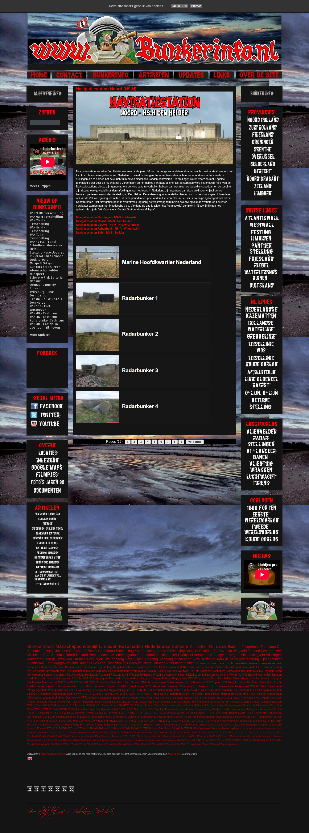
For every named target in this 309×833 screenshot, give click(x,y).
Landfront (148, 655)
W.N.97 (52, 705)
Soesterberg (212, 674)
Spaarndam (238, 709)
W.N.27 (125, 713)
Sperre (224, 674)
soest (236, 744)
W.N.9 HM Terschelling (46, 213)
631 (213, 713)
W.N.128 (138, 720)
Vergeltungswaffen (271, 701)
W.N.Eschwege (194, 744)
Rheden (148, 732)
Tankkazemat (224, 724)
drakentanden (223, 690)
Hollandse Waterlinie (152, 674)
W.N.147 (32, 705)
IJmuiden (108, 646)
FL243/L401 (94, 705)
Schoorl (48, 674)
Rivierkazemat (195, 674)
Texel (130, 659)
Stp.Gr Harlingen (243, 697)
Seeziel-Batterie (167, 670)
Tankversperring (272, 667)
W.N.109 (90, 720)
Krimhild (99, 732)
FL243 (127, 701)
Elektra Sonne (120, 697)
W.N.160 (42, 705)
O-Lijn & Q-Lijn (41, 263)
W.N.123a (61, 682)
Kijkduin (32, 693)
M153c (120, 732)
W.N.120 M (100, 693)
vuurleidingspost (195, 713)
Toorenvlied (242, 686)
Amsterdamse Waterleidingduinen (114, 655)
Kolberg (84, 716)
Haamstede (72, 716)
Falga (76, 724)
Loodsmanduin (149, 716)
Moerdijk (247, 736)
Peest (187, 716)
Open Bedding (146, 659)
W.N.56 (37, 736)
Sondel (172, 732)
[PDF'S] (48, 492)
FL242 (151, 709)
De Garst (196, 693)
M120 (133, 724)
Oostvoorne (73, 697)
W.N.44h (148, 728)
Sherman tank (224, 686)
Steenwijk (240, 716)
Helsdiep (236, 693)
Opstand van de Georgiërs (199, 697)
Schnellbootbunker (202, 701)
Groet (113, 705)
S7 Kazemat (116, 674)
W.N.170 (46, 728)
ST (196, 724)
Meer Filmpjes (40, 186)
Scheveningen (175, 682)
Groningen (95, 659)
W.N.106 (247, 740)
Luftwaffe (178, 697)
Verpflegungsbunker (252, 724)
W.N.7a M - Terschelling (39, 236)
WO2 (68, 736)
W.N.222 (48, 709)
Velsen (75, 713)
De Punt (252, 682)
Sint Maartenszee (105, 740)
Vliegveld (240, 651)
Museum (149, 724)
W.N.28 (58, 709)
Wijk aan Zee (66, 690)
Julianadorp (34, 697)
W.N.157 (172, 720)
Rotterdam (68, 740)
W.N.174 (260, 732)
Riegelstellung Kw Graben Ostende (44, 740)
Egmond (205, 670)
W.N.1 (268, 724)
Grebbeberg (218, 670)
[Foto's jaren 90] (48, 484)
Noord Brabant (145, 705)
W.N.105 (238, 740)
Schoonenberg (207, 724)
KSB (119, 705)
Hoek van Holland (254, 693)
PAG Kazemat (54, 655)
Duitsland (235, 667)
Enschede (115, 678)
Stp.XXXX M (183, 740)
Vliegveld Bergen (226, 655)
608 (63, 701)
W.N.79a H (160, 728)
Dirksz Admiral (95, 686)
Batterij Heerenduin (259, 674)
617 (126, 709)
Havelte (152, 670)
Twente (233, 674)
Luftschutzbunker (149, 701)
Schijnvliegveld (233, 705)
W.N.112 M (101, 720)
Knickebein (122, 724)
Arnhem (277, 663)
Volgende (195, 441)
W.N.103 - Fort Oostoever (40, 307)
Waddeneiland (79, 709)
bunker (189, 663)
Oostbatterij (187, 686)
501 (69, 674)
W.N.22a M (269, 732)
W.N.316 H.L (136, 713)
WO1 (197, 690)
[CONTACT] (69, 78)
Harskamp (110, 724)
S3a (212, 646)
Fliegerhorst (250, 646)
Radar (221, 663)
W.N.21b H (110, 728)
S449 (155, 732)
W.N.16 (38, 709)
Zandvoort (268, 646)
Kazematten (131, 646)
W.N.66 (53, 736)
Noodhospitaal (172, 724)
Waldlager (199, 728)
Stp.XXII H (252, 716)
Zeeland (254, 651)
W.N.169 (40, 744)
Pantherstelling (273, 670)
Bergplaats (119, 667)
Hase (216, 693)
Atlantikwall (36, 663)
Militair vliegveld (252, 655)
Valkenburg (45, 720)
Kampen (53, 678)
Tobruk (92, 651)
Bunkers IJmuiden (199, 651)
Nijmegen (47, 682)
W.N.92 (83, 682)
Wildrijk (205, 744)
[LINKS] (222, 78)
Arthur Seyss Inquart (165, 693)
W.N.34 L (138, 744)
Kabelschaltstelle (78, 732)
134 (86, 678)
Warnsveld (63, 705)
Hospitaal (145, 678)
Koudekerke (172, 709)
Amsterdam (48, 686)
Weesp (52, 690)
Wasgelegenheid (37, 690)
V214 (198, 740)
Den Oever (131, 682)
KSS (148, 686)
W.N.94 (180, 728)
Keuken (277, 690)
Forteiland (78, 674)
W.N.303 (205, 720)
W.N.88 (175, 744)
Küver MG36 (188, 736)
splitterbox (89, 736)
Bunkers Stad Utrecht (46, 266)
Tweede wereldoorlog (98, 670)
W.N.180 (182, 667)
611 (121, 709)
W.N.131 (162, 720)
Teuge (30, 713)
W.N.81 (124, 693)
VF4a (235, 732)
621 (92, 678)
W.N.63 (45, 736)
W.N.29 (129, 728)
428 (254, 720)
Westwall (183, 670)
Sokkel (227, 709)
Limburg (59, 697)
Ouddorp (189, 705)
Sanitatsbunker (215, 705)
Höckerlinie (34, 682)
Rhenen (103, 674)
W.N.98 (254, 686)
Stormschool (250, 705)
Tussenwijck (42, 713)
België (249, 713)
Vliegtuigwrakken (59, 659)
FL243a (59, 724)
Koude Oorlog (145, 651)
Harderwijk (91, 674)
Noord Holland (77, 655)
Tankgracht (265, 716)
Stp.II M (277, 709)
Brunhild (99, 701)
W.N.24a (100, 744)
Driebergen (42, 732)
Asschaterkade (121, 670)
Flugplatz (111, 686)
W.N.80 (160, 744)
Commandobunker (206, 663)
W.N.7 (153, 744)
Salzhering (91, 740)
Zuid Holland (80, 663)
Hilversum (159, 697)
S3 (212, 686)
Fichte (134, 701)
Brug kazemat (237, 682)
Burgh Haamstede (236, 663)
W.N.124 (93, 713)
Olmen (157, 678)
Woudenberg (114, 659)
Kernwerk (171, 674)
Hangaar (277, 678)
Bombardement (265, 728)
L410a (206, 736)
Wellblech (211, 728)
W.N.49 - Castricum (44, 313)
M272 (140, 724)
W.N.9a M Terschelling (46, 216)
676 (218, 713)
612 (208, 713)
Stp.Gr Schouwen (165, 667)
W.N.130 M (150, 720)
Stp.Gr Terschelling (170, 651)
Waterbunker (139, 670)
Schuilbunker (193, 682)
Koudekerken (97, 716)
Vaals (67, 713)
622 (225, 682)
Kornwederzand (235, 670)
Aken (147, 693)
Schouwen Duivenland (40, 667)
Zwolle (219, 667)
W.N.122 (113, 720)
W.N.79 (61, 736)
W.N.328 (113, 693)
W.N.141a (277, 740)
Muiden (59, 667)
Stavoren (132, 740)
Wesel (223, 720)
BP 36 (224, 713)
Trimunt (157, 690)
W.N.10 (83, 713)
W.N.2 (83, 744)
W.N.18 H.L (184, 720)
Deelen (131, 667)
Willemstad (215, 744)
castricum (60, 674)
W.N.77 (149, 713)
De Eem (194, 670)
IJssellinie (34, 655)
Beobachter (260, 713)
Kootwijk (91, 732)
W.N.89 (171, 728)
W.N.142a (35, 728)
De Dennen (64, 686)
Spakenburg (121, 740)
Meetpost (128, 732)
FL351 (125, 736)
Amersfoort (174, 663)
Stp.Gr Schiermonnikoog (150, 740)
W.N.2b (31, 670)
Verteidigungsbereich (175, 659)
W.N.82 (178, 690)
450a (97, 736)
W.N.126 (256, 740)
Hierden (148, 736)
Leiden (225, 736)
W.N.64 (146, 744)
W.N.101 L (84, 693)
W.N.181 (98, 728)
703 (92, 682)
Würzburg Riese (237, 720)
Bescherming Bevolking (40, 724)
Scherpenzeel (271, 651)
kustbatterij (112, 709)
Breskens (116, 736)
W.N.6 (206, 682)
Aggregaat (101, 678)
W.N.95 (158, 713)
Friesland (98, 663)
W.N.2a (196, 720)
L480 (212, 736)
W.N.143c (250, 732)
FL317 (66, 732)
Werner (181, 713)
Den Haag (117, 682)
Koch (169, 697)
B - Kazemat (222, 651)
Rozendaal (79, 740)
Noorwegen (267, 736)
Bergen (69, 667)
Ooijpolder (44, 693)
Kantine (160, 709)
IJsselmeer (264, 663)
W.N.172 (58, 744)
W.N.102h (78, 720)
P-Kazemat (202, 686)
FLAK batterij (196, 667)
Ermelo (118, 701)
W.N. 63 (57, 720)
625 (68, 701)
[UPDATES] (191, 78)
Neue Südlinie (254, 670)
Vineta (220, 740)
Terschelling (125, 651)
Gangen (87, 690)
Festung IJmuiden (54, 651)
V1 (126, 674)
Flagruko (266, 690)
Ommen (278, 736)
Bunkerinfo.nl (40, 646)
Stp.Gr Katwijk (183, 732)
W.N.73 (243, 674)
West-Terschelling (221, 678)
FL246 (78, 690)
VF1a (53, 713)
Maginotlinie (236, 736)
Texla (274, 705)
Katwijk (222, 659)
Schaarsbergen (156, 682)
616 (72, 705)
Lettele (113, 732)
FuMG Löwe (126, 686)
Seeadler (163, 732)
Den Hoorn (140, 709)
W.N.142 (168, 690)
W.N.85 (188, 690)
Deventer (31, 732)
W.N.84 (31, 701)
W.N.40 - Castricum (44, 324)
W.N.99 (188, 728)
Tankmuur (90, 667)
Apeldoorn (88, 701)
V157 (216, 732)
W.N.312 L (128, 744)
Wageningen (201, 678)
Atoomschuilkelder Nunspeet (44, 272)
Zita (249, 720)
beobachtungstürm (228, 728)
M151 (142, 682)
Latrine (41, 670)
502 (226, 667)
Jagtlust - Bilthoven (45, 327)
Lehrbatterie (120, 716)
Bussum (184, 693)
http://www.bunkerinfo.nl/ (53, 754)
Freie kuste (248, 667)
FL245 (68, 724)
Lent (106, 732)
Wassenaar (207, 690)
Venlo (257, 697)
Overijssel (185, 655)
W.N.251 (109, 744)
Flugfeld (60, 716)
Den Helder (77, 651)
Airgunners (106, 736)
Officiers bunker (175, 716)
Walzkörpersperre (271, 686)
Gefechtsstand (261, 678)
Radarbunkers (144, 667)
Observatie (184, 701)
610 (260, 720)
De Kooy (277, 728)
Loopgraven (61, 663)
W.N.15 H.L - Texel (43, 241)
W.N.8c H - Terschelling (39, 229)
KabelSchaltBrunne (162, 736)
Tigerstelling (104, 667)
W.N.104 (229, 740)
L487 (218, 736)
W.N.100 (67, 720)
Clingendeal (102, 682)
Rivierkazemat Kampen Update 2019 (46, 257)
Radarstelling (116, 663)
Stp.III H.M (145, 690)
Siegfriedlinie (179, 678)
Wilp (222, 744)
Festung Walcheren (141, 697)
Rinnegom (198, 716)
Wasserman (169, 713)
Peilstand (200, 705)
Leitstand (48, 697)
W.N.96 (183, 744)
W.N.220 (73, 682)
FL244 (51, 716)
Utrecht (221, 646)
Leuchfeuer (133, 716)
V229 (228, 732)
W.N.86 (215, 720)
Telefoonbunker (75, 670)
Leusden (158, 663)
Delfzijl (109, 701)
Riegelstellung (203, 709)
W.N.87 (168, 744)
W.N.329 (134, 674)
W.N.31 (139, 728)
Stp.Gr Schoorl (198, 732)
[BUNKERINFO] (110, 78)
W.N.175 (67, 728)
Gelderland (106, 651)
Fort (48, 663)
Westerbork (77, 736)
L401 (109, 716)
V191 (222, 732)
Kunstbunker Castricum (47, 320)
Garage (139, 686)
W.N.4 (30, 736)
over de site (175, 754)
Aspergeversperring (244, 659)
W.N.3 (279, 732)
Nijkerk (159, 724)
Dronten (277, 674)
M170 (126, 705)
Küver (181, 674)
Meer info (179, 6)
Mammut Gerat (168, 701)
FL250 (59, 732)
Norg (162, 716)
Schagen (209, 716)
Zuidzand (42, 701)
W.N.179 (75, 744)
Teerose (277, 716)
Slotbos (209, 667)
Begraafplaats (237, 713)
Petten (166, 678)
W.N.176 (277, 697)
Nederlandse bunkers (166, 646)
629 (265, 720)
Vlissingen (274, 655)
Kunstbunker (187, 709)
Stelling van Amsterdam (259, 709)
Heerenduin (265, 682)
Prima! (196, 6)
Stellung (72, 693)
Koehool (177, 736)
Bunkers (234, 646)
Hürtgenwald (274, 693)
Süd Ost (77, 678)
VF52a (255, 701)
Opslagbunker (271, 659)
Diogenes (105, 697)
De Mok (42, 716)
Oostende (139, 732)
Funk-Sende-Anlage (91, 724)
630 (234, 690)
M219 (133, 705)
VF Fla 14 (32, 720)
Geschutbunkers (139, 663)
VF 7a (205, 740)
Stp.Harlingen (169, 740)
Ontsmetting (188, 724)
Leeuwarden (100, 690)
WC (190, 678)
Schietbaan (59, 693)
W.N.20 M (91, 744)
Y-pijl (92, 709)
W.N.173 (57, 728)
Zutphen (216, 682)
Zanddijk (100, 709)
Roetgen (217, 709)
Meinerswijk (160, 686)
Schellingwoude (224, 716)
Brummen (80, 705)
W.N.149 (266, 697)
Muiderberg (35, 659)
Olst (258, 667)
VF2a (60, 713)
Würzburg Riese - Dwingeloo (43, 293)
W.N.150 (31, 744)
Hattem (225, 693)
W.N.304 (118, 744)
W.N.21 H (114, 713)
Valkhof (213, 740)
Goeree (79, 667)
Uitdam (210, 732)
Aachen (76, 701)
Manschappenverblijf (76, 646)
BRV (279, 720)
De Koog (32, 716)
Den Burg (78, 686)
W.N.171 (49, 744)
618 (246, 728)
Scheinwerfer (35, 674)
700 (255, 728)
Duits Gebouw (242, 678)
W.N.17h (88, 728)
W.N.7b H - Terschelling (39, 222)
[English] (30, 758)
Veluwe (252, 663)
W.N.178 (77, 728)
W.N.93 (66, 709)
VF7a (84, 697)
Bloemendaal (130, 678)
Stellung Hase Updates (47, 252)
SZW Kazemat (204, 659)
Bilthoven (94, 697)
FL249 (52, 732)
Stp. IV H (131, 690)
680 (250, 728)
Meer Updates (40, 334)
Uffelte (236, 724)
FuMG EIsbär (136, 736)
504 (242, 728)
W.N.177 (67, 744)
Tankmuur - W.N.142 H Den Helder (46, 300)
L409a (198, 736)
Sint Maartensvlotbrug (238, 701)
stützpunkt (54, 701)
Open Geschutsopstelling (169, 705)
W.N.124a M (126, 720)
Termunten (264, 705)
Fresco (207, 693)
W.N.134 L (266, 740)
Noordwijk (256, 736)
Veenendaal (203, 655)
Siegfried (219, 701)
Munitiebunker (166, 655)
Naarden (173, 686)
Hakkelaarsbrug (36, 678)
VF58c (241, 732)
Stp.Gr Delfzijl (224, 697)
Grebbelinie (198, 646)
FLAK (256, 690)
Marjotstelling (117, 690)
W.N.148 (103, 713)
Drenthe (80, 659)
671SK (272, 720)
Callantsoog (275, 713)
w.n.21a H (136, 693)
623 (131, 709)
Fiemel (105, 705)
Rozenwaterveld (55, 670)
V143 (192, 740)
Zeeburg (229, 744)
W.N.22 (121, 728)
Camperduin (245, 690)
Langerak (64, 678)
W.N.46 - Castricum (44, 317)
